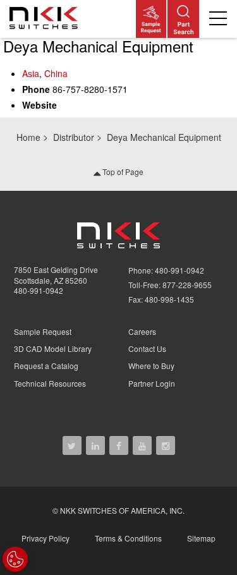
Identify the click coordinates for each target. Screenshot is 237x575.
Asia (30, 73)
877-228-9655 (187, 284)
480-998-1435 (169, 299)
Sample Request (42, 331)
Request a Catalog (46, 365)
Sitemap (201, 538)
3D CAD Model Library (53, 348)
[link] (46, 19)
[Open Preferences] (15, 559)
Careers (142, 331)
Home (28, 137)
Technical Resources (50, 383)
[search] (183, 19)
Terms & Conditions (128, 538)
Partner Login (151, 383)
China (56, 73)
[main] (118, 78)
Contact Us (147, 348)
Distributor (73, 137)
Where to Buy (151, 365)
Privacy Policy (45, 538)
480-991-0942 (38, 290)
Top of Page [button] (121, 171)
